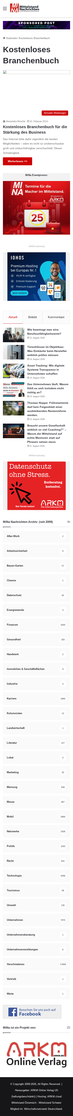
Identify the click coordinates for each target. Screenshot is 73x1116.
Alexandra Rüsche (16, 121)
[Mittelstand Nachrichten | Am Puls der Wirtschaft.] (24, 8)
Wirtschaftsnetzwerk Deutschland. (43, 1108)
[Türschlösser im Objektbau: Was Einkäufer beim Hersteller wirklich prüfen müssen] (13, 352)
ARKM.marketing (37, 246)
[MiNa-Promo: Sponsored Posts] (36, 25)
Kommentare (56, 317)
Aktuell (13, 317)
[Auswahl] (5, 10)
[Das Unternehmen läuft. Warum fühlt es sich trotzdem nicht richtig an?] (13, 389)
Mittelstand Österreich (23, 1102)
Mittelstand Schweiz (50, 1102)
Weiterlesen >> (17, 161)
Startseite (11, 38)
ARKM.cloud (54, 1096)
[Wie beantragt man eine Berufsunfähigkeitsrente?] (13, 335)
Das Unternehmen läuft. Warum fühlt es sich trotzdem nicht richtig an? (47, 388)
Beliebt (32, 317)
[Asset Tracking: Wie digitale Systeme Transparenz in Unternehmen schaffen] (13, 371)
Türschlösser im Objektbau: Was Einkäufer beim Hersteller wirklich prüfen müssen (47, 351)
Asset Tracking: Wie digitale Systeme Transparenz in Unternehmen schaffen (45, 369)
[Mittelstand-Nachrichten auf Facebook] (32, 1017)
